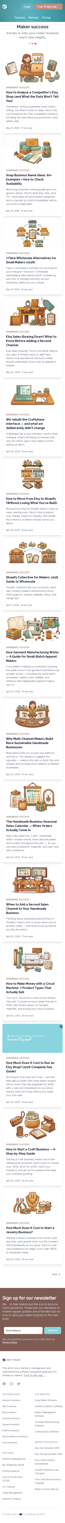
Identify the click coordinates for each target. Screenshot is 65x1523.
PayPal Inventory (10, 1430)
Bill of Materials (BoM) (13, 1465)
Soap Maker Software (46, 1400)
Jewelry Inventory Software (49, 1406)
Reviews (34, 17)
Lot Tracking (8, 1486)
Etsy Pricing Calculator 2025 (49, 1454)
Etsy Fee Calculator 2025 (47, 1448)
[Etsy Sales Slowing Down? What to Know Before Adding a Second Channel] (32, 312)
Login (27, 6)
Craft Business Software (47, 1431)
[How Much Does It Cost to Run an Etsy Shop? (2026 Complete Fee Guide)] (32, 1038)
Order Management (12, 1492)
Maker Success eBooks (47, 1489)
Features (20, 17)
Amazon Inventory (11, 1400)
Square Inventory (11, 1424)
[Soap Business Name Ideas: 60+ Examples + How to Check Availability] (32, 150)
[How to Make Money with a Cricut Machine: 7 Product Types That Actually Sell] (32, 959)
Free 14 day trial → (49, 6)
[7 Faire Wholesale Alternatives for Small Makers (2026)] (32, 233)
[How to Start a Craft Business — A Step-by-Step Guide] (32, 1124)
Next (54, 1274)
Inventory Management (13, 1459)
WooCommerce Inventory (15, 1436)
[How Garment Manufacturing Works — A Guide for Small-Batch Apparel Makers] (32, 627)
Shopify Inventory (11, 1418)
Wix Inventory (9, 1406)
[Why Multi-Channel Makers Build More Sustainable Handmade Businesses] (32, 714)
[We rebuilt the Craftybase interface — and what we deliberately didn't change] (32, 395)
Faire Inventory (9, 1442)
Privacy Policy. (10, 1342)
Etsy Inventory (9, 1412)
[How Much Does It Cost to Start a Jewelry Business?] (32, 1203)
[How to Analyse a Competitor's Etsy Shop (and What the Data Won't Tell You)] (32, 67)
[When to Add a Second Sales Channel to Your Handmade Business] (32, 879)
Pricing (46, 17)
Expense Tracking (11, 1498)
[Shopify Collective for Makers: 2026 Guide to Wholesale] (32, 552)
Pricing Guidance (10, 1471)
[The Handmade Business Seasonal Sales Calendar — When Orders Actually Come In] (32, 797)
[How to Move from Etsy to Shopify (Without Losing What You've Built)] (32, 474)
